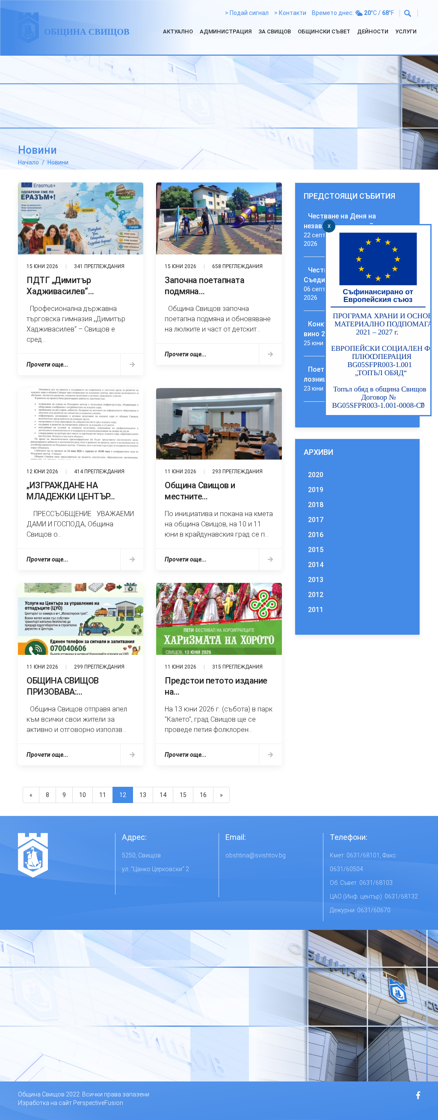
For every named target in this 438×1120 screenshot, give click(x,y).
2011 (315, 610)
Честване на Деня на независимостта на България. (353, 221)
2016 (315, 535)
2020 (315, 475)
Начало (28, 162)
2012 (315, 595)
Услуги (406, 31)
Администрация (226, 31)
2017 (315, 520)
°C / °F (379, 12)
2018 (315, 505)
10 (82, 794)
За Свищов (274, 31)
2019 (315, 490)
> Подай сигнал (247, 12)
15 (183, 794)
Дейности (372, 31)
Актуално (178, 31)
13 (142, 794)
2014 (315, 565)
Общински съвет (324, 31)
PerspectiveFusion (98, 1102)
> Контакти (290, 12)
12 (122, 794)
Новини (57, 162)
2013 (315, 580)
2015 (315, 550)
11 (102, 794)
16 (203, 794)
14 (163, 794)
